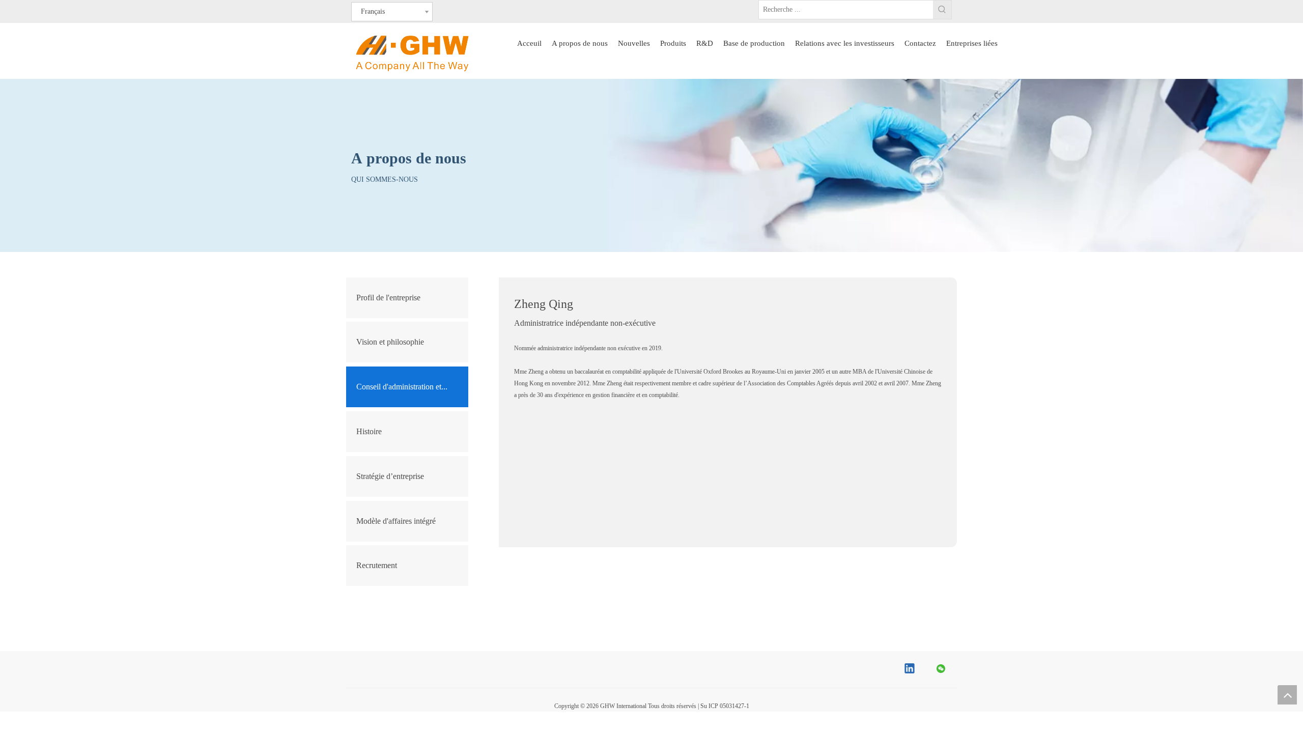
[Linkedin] (910, 669)
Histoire (370, 431)
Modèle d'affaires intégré (396, 521)
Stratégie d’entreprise (390, 476)
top (1287, 694)
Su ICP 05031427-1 (724, 706)
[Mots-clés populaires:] (942, 10)
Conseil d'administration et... (401, 386)
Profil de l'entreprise (388, 297)
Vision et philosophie (390, 341)
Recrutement (376, 565)
